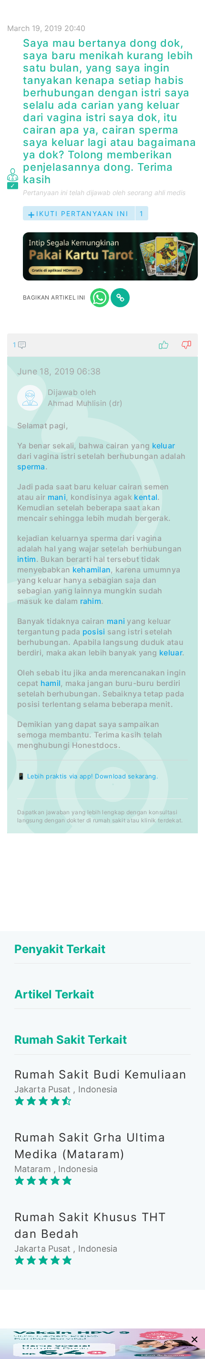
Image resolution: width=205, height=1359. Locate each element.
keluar (163, 445)
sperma (31, 466)
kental (145, 497)
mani (57, 497)
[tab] (102, 583)
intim (26, 559)
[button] (102, 344)
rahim (91, 601)
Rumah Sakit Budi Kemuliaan (100, 1074)
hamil (51, 683)
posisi (93, 631)
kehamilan (91, 569)
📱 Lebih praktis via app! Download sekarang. (87, 776)
